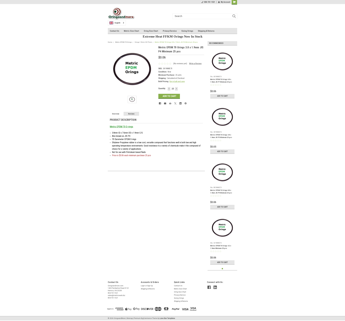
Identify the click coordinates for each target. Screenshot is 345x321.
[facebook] (209, 287)
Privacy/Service (170, 31)
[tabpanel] (222, 73)
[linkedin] (215, 287)
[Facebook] (160, 103)
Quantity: (162, 88)
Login (143, 286)
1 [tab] (222, 268)
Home (110, 42)
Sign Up (150, 286)
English (117, 23)
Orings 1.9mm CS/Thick (143, 42)
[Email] (165, 103)
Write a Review (195, 63)
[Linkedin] (180, 103)
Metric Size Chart (131, 31)
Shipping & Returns (206, 31)
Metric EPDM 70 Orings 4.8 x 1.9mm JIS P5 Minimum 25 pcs (221, 136)
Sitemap (130, 318)
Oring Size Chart (151, 31)
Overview (115, 114)
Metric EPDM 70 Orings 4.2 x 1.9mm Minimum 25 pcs (220, 247)
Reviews (131, 114)
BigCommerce (146, 318)
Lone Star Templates (167, 318)
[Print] (170, 103)
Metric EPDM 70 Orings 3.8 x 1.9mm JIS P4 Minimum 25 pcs (176, 42)
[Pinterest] (185, 103)
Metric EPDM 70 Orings (123, 42)
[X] (175, 103)
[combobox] (117, 22)
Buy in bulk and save (177, 81)
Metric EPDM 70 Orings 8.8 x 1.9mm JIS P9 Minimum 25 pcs (221, 191)
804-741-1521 (209, 2)
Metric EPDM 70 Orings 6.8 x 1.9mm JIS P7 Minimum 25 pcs (221, 80)
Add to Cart (222, 96)
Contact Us (114, 31)
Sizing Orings (187, 31)
